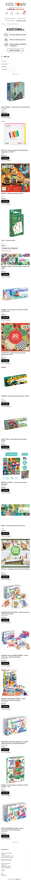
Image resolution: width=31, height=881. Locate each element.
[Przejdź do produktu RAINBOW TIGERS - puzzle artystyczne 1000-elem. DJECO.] (15, 259)
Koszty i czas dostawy (6, 853)
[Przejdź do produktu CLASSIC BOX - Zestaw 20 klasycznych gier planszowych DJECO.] (15, 337)
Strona (13, 74)
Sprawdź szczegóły (21, 20)
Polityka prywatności (6, 866)
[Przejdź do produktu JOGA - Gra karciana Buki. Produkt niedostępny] (15, 223)
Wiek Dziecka (15, 23)
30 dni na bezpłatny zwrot (7, 856)
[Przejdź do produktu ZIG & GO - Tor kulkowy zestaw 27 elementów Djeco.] (15, 553)
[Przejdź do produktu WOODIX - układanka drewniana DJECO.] (15, 178)
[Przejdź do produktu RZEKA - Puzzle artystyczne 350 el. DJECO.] (15, 510)
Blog (2, 873)
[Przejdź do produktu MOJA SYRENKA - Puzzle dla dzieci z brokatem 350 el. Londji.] (15, 91)
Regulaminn (4, 864)
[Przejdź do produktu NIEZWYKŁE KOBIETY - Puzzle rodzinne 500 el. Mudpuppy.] (15, 466)
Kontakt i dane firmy (6, 863)
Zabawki (9, 23)
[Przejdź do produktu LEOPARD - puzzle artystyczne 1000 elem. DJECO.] (15, 380)
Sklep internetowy (14, 879)
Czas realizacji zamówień (7, 857)
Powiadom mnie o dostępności (10, 248)
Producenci (3, 875)
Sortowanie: (4, 66)
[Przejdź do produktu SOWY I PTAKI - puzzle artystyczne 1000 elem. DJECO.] (15, 423)
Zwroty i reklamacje (5, 867)
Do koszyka (5, 114)
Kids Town (3, 23)
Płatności (3, 854)
